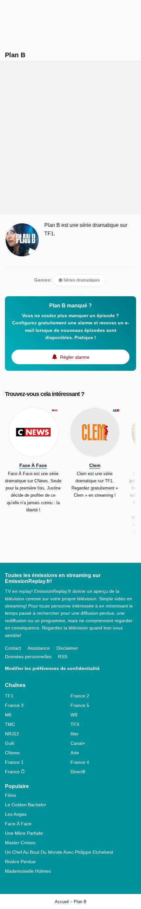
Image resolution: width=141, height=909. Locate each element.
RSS (62, 656)
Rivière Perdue (20, 861)
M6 (8, 714)
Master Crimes (20, 842)
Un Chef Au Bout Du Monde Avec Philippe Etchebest (59, 852)
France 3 (14, 705)
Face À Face (18, 823)
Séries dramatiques (81, 280)
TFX (74, 724)
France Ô (15, 771)
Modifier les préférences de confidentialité (52, 668)
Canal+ (77, 743)
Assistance (39, 648)
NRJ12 (12, 733)
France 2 (79, 695)
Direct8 (77, 771)
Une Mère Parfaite (24, 833)
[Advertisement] (70, 137)
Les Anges (16, 814)
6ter (74, 733)
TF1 (9, 695)
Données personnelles (28, 656)
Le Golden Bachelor (25, 804)
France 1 (14, 762)
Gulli (9, 743)
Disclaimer (67, 648)
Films (10, 795)
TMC (10, 724)
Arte (74, 752)
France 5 (79, 705)
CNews (12, 752)
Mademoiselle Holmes (28, 871)
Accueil (62, 901)
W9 (73, 714)
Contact (13, 648)
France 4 (79, 762)
